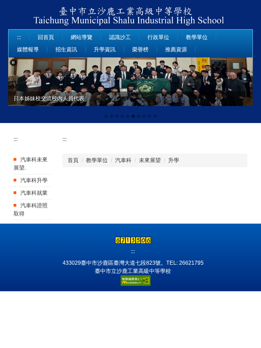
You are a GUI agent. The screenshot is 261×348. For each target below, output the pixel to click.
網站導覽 (81, 37)
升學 (173, 160)
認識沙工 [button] (120, 37)
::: (19, 37)
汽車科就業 (34, 193)
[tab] (106, 116)
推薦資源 (176, 49)
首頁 (73, 160)
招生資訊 (66, 49)
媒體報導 (28, 49)
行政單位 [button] (158, 37)
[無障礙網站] (133, 280)
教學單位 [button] (197, 37)
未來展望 (150, 160)
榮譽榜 (140, 49)
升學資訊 (105, 49)
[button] (13, 62)
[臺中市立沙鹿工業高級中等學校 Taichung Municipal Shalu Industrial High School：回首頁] (130, 17)
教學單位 (97, 160)
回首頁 (46, 37)
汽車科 (123, 160)
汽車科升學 (34, 180)
